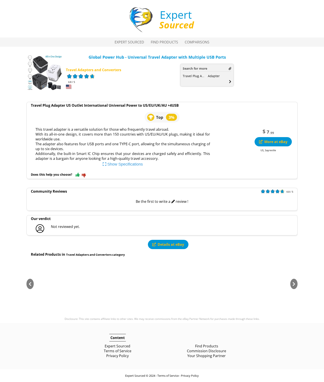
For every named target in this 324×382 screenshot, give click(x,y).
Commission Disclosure (206, 350)
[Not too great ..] (84, 175)
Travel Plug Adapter (197, 76)
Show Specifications (124, 164)
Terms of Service (117, 350)
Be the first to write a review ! (162, 201)
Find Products (164, 42)
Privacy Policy (117, 355)
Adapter (214, 76)
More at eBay (275, 141)
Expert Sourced (129, 42)
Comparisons (197, 42)
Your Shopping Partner (206, 355)
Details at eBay (171, 244)
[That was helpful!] (78, 175)
